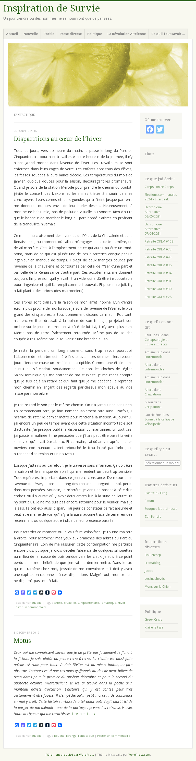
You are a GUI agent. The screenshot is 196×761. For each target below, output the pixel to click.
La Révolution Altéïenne (126, 33)
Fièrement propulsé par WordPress (69, 754)
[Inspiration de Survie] (98, 74)
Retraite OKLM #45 (158, 257)
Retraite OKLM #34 (158, 273)
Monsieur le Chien (157, 586)
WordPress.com (139, 754)
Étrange (71, 736)
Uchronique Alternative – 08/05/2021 (154, 212)
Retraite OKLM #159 (159, 241)
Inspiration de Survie (51, 8)
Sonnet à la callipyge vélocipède (159, 421)
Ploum (149, 501)
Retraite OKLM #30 (158, 289)
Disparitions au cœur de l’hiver (58, 139)
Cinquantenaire (88, 603)
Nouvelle (30, 33)
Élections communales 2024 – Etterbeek (161, 196)
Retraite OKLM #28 (158, 297)
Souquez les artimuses (161, 508)
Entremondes (154, 357)
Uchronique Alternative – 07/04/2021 (154, 229)
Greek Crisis (153, 619)
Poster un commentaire (30, 607)
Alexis (149, 365)
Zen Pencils (153, 516)
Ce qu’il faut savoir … (168, 33)
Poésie (49, 33)
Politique (94, 33)
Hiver (121, 603)
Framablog (153, 563)
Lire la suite (83, 713)
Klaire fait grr (154, 627)
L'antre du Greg (156, 493)
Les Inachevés (155, 578)
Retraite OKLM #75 (158, 249)
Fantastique (108, 603)
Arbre (58, 603)
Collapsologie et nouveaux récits (156, 341)
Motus (22, 640)
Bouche (59, 736)
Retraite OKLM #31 (158, 281)
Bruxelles (70, 603)
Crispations (153, 394)
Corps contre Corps (159, 187)
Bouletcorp (153, 555)
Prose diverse (71, 33)
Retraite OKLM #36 (158, 265)
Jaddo (149, 571)
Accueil (12, 33)
